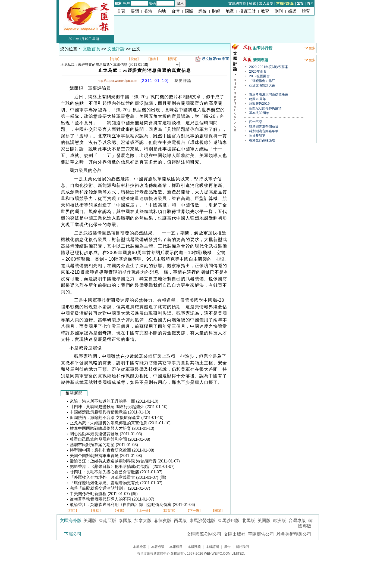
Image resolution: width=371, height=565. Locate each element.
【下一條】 (194, 510)
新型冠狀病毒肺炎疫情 (265, 108)
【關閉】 (172, 59)
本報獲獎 (194, 547)
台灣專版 (297, 520)
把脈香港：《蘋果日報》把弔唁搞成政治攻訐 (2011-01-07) (122, 466)
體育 (306, 11)
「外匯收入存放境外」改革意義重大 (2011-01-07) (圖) (118, 477)
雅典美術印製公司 (293, 534)
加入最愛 (266, 3)
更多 (312, 48)
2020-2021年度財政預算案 (268, 67)
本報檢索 (139, 547)
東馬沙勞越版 (202, 520)
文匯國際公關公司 (204, 534)
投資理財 (247, 11)
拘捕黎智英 (256, 136)
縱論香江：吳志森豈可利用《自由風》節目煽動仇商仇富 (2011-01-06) (132, 504)
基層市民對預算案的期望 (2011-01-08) (104, 445)
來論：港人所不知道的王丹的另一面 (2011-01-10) (114, 401)
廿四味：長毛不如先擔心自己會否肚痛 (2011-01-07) (116, 472)
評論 (203, 11)
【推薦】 (153, 59)
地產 (230, 11)
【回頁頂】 (169, 510)
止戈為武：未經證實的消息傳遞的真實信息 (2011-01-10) (120, 423)
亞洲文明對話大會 (261, 85)
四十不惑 (255, 122)
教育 (265, 11)
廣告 (227, 547)
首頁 (121, 11)
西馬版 (180, 520)
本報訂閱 (212, 547)
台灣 (175, 11)
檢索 (252, 3)
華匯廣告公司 (261, 534)
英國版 (264, 520)
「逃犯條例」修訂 (261, 81)
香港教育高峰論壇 (261, 140)
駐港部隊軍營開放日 (263, 126)
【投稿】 (133, 59)
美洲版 (89, 520)
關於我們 (242, 547)
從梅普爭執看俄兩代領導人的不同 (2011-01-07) (112, 499)
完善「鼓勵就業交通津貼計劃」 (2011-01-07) (110, 488)
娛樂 (292, 11)
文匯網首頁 (237, 3)
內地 (162, 11)
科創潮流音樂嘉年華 (263, 131)
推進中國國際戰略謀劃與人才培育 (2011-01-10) (112, 428)
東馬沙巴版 (229, 520)
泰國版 (125, 520)
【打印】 (114, 59)
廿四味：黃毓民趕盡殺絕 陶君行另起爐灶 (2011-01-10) (119, 407)
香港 (148, 11)
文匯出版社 (235, 534)
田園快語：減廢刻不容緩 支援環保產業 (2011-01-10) (117, 417)
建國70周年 (257, 99)
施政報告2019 (259, 104)
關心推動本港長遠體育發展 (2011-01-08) (106, 434)
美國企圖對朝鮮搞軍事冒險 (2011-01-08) (106, 455)
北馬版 (248, 520)
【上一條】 (144, 510)
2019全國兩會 (259, 76)
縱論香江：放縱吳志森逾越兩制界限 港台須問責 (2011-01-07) (125, 461)
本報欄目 (176, 547)
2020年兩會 (257, 71)
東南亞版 (107, 520)
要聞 (135, 11)
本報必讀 (157, 547)
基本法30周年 (258, 113)
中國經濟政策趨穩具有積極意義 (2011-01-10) (110, 412)
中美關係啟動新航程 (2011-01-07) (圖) (104, 494)
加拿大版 (143, 520)
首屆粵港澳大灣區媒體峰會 (268, 94)
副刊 (279, 11)
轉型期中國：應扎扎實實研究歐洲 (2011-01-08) (112, 450)
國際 (189, 11)
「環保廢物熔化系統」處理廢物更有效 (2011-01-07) (116, 483)
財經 (216, 11)
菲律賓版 (162, 520)
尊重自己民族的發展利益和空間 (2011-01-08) (110, 439)
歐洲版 (279, 520)
